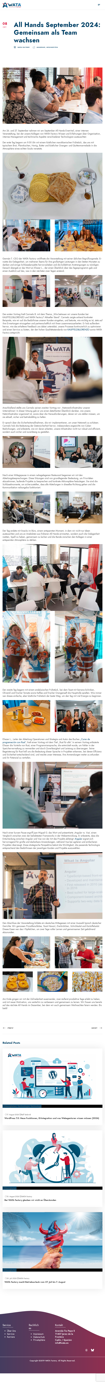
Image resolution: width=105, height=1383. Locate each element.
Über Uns (11, 1330)
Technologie (23, 1106)
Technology (36, 1106)
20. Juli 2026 (12, 1278)
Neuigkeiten (52, 47)
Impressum (38, 1334)
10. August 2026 (13, 1196)
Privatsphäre (39, 1340)
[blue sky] (92, 1350)
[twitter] (86, 1350)
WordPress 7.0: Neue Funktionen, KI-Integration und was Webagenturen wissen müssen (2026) (51, 1118)
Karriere (11, 1336)
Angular (78, 838)
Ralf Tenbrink (26, 1114)
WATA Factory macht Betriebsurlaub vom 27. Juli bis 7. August (34, 1282)
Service (10, 1334)
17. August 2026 (13, 1114)
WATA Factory (24, 47)
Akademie (41, 47)
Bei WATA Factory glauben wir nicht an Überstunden (30, 1200)
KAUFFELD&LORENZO (78, 329)
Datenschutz (39, 1337)
